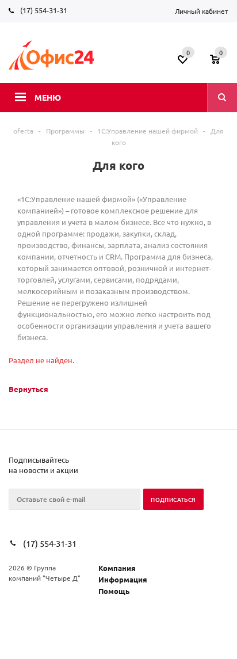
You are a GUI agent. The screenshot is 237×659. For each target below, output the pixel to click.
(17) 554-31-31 (43, 10)
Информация (122, 579)
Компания (117, 568)
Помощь (113, 591)
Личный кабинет (201, 11)
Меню (48, 97)
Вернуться (28, 389)
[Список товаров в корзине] (220, 62)
